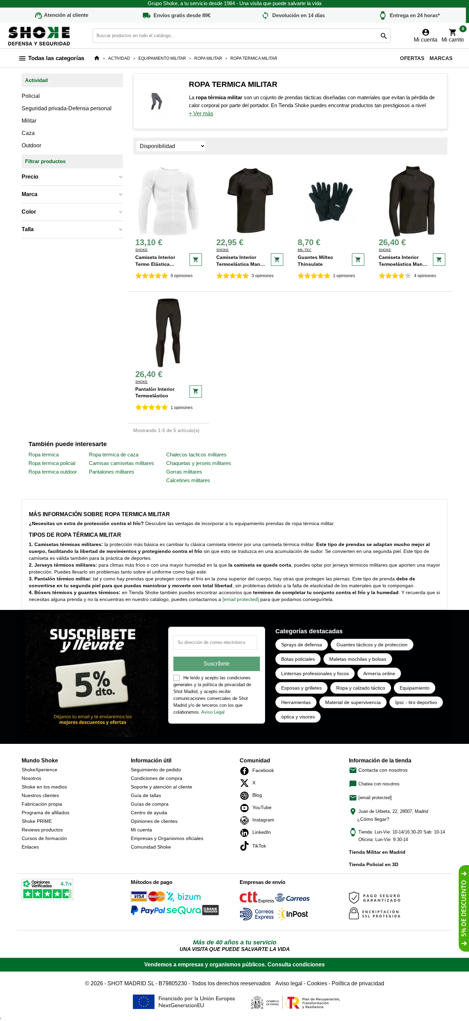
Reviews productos (42, 829)
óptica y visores (298, 716)
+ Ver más (201, 113)
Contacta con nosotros (378, 770)
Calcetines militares (188, 480)
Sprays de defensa (301, 644)
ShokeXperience (39, 769)
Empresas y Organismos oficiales (167, 838)
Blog (246, 796)
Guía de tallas (146, 795)
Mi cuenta (141, 829)
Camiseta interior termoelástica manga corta (241, 263)
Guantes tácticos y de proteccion (372, 644)
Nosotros (31, 778)
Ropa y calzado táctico (360, 688)
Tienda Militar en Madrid (377, 852)
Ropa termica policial (51, 463)
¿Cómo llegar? (373, 819)
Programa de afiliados (45, 812)
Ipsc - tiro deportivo (416, 702)
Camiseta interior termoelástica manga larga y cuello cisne (403, 263)
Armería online (379, 673)
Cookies (317, 983)
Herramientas (296, 702)
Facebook (246, 771)
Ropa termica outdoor (52, 472)
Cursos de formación (44, 838)
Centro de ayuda (149, 812)
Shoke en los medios (44, 787)
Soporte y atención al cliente (161, 787)
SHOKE (141, 250)
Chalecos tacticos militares (196, 454)
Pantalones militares (111, 472)
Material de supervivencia (353, 702)
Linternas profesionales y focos (315, 673)
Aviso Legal (213, 712)
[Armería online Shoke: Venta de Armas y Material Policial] (39, 35)
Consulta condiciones (296, 964)
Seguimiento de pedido (156, 769)
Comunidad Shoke (151, 847)
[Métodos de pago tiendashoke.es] (148, 897)
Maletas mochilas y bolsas (357, 659)
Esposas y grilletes (301, 688)
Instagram (246, 820)
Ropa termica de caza (113, 454)
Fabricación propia (42, 804)
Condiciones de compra (156, 778)
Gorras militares (184, 472)
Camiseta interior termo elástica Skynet (155, 263)
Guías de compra (150, 804)
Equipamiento (415, 688)
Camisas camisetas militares (121, 463)
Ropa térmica (43, 454)
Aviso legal (288, 983)
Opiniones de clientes (154, 821)
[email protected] (240, 599)
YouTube (246, 808)
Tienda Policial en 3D (373, 864)
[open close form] (464, 908)
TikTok (246, 846)
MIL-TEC (304, 250)
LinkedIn (246, 833)
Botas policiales (298, 659)
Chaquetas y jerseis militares (198, 463)
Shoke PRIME (37, 821)
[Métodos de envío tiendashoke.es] (257, 898)
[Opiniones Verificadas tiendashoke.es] (47, 891)
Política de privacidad (358, 983)
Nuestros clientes (40, 795)
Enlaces (30, 847)
